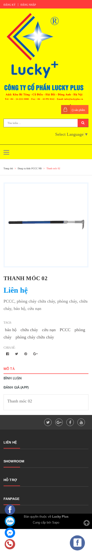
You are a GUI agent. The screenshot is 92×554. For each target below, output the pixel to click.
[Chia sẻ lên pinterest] (26, 354)
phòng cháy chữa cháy (35, 337)
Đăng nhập (28, 4)
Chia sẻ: (10, 347)
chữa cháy (29, 329)
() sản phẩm (78, 110)
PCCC (65, 329)
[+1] (35, 354)
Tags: (8, 322)
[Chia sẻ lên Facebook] (8, 354)
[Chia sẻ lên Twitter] (17, 354)
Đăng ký (10, 4)
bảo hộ (11, 329)
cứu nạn (49, 329)
